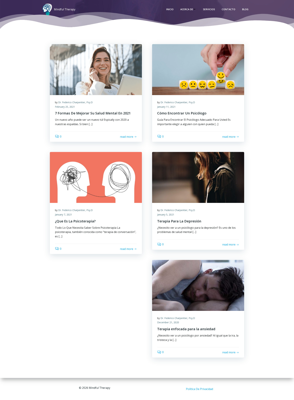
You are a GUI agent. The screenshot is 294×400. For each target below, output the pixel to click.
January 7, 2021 (63, 214)
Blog (245, 9)
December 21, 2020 (168, 322)
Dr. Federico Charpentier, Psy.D (75, 102)
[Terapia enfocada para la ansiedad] (198, 285)
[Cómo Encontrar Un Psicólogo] (198, 69)
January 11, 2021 (166, 106)
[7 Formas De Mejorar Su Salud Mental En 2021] (96, 69)
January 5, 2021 (165, 214)
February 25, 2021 (65, 106)
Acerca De (186, 9)
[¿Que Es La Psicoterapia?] (96, 177)
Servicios (209, 9)
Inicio (170, 9)
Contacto (228, 9)
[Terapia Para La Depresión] (198, 177)
